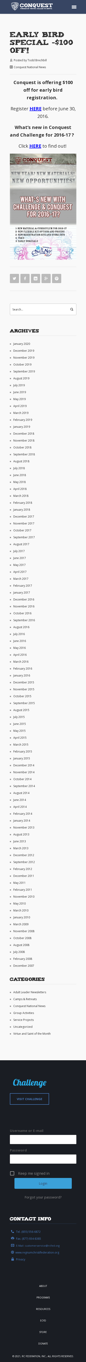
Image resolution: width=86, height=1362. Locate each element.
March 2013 (20, 848)
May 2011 (19, 883)
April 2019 (20, 406)
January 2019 (21, 427)
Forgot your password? (43, 1197)
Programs (43, 1297)
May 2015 (19, 731)
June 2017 (19, 558)
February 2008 (22, 959)
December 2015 (23, 682)
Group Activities (23, 1013)
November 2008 (23, 931)
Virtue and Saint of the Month (32, 1034)
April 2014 (20, 807)
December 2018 (23, 434)
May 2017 (19, 565)
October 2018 (22, 447)
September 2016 (24, 620)
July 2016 (19, 634)
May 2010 (19, 903)
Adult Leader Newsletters (29, 992)
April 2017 (20, 572)
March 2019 (20, 413)
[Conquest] (33, 7)
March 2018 (20, 496)
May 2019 (19, 399)
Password (18, 1150)
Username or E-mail (26, 1130)
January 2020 (21, 344)
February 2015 (22, 751)
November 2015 (23, 689)
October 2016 (22, 613)
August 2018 (21, 461)
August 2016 (21, 627)
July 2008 (19, 952)
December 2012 (23, 855)
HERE (36, 108)
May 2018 (19, 482)
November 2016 (23, 606)
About (43, 1286)
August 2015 (21, 710)
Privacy (20, 1259)
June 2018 (19, 475)
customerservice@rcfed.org (42, 1245)
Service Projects (23, 1020)
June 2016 (19, 641)
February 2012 (22, 869)
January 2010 (21, 917)
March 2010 (20, 910)
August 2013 (21, 834)
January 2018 (21, 510)
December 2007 (23, 966)
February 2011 (22, 890)
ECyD (43, 1320)
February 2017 (22, 586)
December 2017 (23, 516)
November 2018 (23, 440)
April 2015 (20, 738)
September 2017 (24, 537)
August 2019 (21, 378)
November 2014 (23, 772)
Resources (43, 1309)
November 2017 (23, 523)
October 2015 (22, 696)
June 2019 (19, 392)
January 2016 (21, 675)
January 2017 (21, 593)
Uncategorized (23, 1027)
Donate (43, 1343)
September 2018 (24, 454)
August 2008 (21, 945)
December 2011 (23, 876)
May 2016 (19, 648)
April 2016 (20, 655)
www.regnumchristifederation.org (37, 1252)
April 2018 (20, 489)
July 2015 (19, 717)
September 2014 (24, 786)
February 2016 (22, 669)
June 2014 (19, 800)
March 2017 (20, 579)
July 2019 (19, 385)
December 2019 (23, 351)
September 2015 (24, 703)
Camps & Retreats (25, 999)
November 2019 (23, 358)
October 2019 (22, 364)
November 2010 (23, 897)
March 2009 (20, 924)
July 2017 (19, 551)
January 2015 (21, 758)
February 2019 (22, 420)
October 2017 (22, 530)
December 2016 (23, 599)
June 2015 (19, 724)
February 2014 (22, 814)
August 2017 (21, 544)
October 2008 (22, 938)
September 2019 (24, 371)
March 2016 (20, 662)
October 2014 (22, 779)
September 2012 (24, 862)
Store (43, 1332)
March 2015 (20, 745)
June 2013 (19, 841)
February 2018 (22, 503)
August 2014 (21, 793)
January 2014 (21, 821)
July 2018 (19, 468)
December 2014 (23, 765)
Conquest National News (30, 67)
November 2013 (23, 827)
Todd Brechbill (37, 60)
